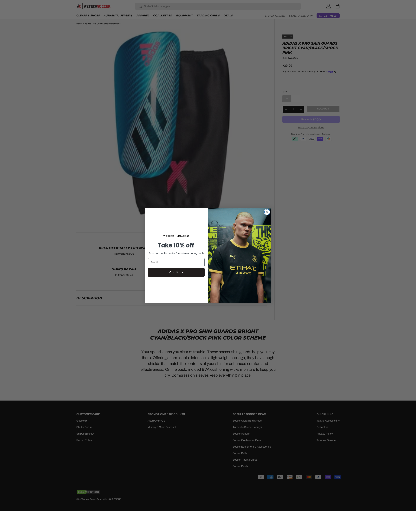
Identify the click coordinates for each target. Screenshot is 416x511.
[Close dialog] (267, 212)
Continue (176, 272)
